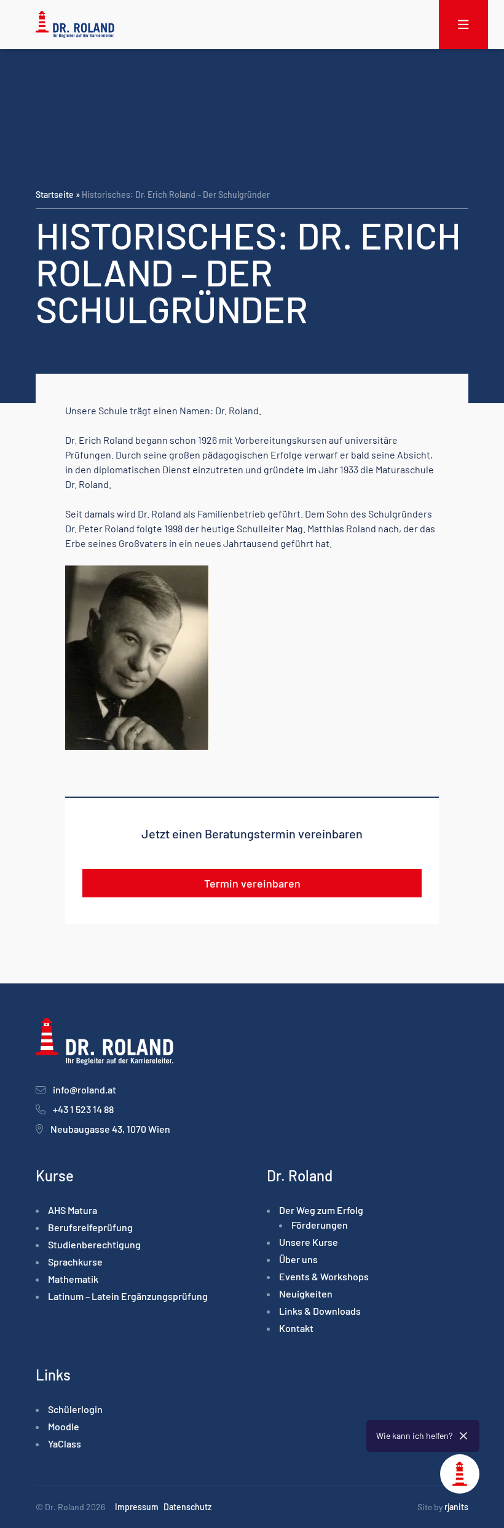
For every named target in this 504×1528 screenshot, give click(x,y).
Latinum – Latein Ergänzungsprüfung (128, 1296)
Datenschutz (187, 1507)
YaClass (64, 1443)
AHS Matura (72, 1210)
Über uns (298, 1259)
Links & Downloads (320, 1311)
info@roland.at (84, 1089)
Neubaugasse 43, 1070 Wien (110, 1129)
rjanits (456, 1507)
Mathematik (73, 1279)
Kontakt (296, 1328)
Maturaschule (405, 469)
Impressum (137, 1507)
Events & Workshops (324, 1276)
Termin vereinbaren (252, 883)
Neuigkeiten (306, 1293)
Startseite (55, 194)
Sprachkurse (75, 1261)
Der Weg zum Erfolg (321, 1210)
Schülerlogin (75, 1409)
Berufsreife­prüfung (90, 1227)
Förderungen (319, 1225)
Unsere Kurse (308, 1242)
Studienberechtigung (94, 1244)
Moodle (63, 1426)
